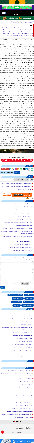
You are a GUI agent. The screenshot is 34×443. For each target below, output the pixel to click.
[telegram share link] (26, 169)
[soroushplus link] (19, 160)
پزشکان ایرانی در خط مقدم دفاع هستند (25, 357)
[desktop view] (5, 13)
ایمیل (32, 267)
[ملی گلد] (17, 2)
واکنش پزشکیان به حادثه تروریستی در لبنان (24, 225)
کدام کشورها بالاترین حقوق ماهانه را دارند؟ (24, 312)
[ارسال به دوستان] (29, 169)
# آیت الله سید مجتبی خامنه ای (15, 295)
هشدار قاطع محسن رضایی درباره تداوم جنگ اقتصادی (22, 347)
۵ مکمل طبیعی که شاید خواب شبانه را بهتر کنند (23, 315)
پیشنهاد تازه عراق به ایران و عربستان (25, 321)
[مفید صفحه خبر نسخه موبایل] (17, 7)
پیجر (22, 179)
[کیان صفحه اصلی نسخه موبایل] (17, 441)
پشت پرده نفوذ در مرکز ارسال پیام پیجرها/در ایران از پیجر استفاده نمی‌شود (18, 222)
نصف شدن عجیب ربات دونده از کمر (25, 354)
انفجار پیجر (16, 179)
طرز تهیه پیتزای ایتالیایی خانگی (26, 324)
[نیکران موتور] (17, 151)
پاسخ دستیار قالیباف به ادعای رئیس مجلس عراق (23, 351)
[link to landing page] (17, 13)
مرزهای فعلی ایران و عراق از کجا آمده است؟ (24, 189)
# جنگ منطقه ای (29, 298)
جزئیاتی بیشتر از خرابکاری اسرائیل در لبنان (24, 241)
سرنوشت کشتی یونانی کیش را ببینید (25, 382)
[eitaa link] (12, 160)
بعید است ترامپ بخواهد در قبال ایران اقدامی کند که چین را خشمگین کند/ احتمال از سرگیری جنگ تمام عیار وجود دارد (17, 328)
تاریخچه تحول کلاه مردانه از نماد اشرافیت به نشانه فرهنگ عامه (20, 318)
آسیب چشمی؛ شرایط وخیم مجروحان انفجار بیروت (22, 250)
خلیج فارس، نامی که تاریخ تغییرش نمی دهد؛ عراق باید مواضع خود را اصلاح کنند (17, 414)
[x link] (9, 160)
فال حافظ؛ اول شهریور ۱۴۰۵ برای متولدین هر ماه (23, 402)
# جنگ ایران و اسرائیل (17, 298)
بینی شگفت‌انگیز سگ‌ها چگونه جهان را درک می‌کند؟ (22, 335)
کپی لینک (17, 172)
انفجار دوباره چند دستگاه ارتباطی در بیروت (24, 219)
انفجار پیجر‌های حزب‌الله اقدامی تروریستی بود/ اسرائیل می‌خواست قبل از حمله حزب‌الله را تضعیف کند (18, 237)
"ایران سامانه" (14, 432)
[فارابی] (17, 18)
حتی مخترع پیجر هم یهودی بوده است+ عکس (23, 213)
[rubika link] (31, 160)
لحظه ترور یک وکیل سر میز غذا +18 (25, 388)
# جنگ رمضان (16, 305)
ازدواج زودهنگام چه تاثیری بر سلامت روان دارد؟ (23, 417)
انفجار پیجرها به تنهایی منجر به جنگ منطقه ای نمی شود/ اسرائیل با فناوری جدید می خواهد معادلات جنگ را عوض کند (17, 232)
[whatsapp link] (28, 160)
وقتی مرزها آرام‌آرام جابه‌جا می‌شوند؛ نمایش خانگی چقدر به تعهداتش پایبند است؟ (16, 183)
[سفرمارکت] (17, 195)
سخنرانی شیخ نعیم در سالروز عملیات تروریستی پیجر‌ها (22, 204)
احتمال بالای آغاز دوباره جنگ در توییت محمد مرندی (22, 332)
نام (32, 261)
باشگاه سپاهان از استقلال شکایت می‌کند (24, 341)
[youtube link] (6, 160)
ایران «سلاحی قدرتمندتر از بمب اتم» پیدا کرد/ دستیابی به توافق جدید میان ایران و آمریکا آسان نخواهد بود (17, 392)
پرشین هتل (30, 364)
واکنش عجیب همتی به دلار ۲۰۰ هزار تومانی (24, 338)
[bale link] (22, 160)
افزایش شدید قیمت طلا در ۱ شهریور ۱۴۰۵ (24, 396)
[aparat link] (3, 160)
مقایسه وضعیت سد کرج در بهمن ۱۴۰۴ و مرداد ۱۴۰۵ (22, 399)
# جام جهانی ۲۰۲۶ (28, 295)
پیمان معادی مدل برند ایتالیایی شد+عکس (24, 405)
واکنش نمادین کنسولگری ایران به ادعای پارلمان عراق (22, 408)
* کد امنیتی (31, 283)
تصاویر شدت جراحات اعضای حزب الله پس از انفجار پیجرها (21, 247)
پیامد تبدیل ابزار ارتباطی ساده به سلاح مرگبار (24, 216)
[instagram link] (15, 160)
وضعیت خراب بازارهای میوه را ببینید (25, 378)
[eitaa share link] (18, 169)
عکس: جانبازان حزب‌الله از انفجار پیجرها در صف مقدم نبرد (21, 207)
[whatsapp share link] (21, 169)
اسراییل (26, 179)
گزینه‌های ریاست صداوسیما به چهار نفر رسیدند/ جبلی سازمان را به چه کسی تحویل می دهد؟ (17, 374)
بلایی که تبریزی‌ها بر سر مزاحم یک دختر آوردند (23, 385)
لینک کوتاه (5, 169)
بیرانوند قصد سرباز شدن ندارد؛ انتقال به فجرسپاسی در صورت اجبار (19, 411)
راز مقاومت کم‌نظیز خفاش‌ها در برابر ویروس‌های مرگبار (22, 344)
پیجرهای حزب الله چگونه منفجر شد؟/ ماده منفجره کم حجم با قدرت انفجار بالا (17, 228)
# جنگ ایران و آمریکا (28, 302)
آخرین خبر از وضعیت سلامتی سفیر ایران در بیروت (23, 244)
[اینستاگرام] (15, 169)
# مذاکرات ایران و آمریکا (27, 305)
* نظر (32, 273)
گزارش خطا (31, 198)
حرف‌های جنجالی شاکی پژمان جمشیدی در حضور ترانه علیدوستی (20, 370)
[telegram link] (25, 160)
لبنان (32, 179)
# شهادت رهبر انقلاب (16, 302)
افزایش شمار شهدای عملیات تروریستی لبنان (24, 210)
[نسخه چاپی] (32, 169)
